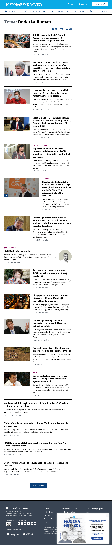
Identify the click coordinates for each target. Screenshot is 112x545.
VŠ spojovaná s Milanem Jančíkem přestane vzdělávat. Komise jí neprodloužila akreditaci (50, 298)
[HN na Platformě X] (19, 523)
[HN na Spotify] (32, 523)
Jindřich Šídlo (10, 248)
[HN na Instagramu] (25, 523)
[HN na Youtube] (35, 523)
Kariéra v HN (48, 519)
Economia (47, 515)
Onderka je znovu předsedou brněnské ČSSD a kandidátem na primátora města (49, 323)
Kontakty (47, 509)
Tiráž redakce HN (49, 512)
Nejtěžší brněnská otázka (17, 251)
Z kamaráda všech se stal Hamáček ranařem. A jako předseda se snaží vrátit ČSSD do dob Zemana (50, 93)
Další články (38, 485)
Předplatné (100, 4)
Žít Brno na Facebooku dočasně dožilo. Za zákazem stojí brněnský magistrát (50, 273)
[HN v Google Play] (13, 534)
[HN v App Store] (28, 534)
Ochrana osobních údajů (69, 509)
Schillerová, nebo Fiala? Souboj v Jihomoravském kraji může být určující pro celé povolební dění (49, 38)
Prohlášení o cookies (68, 512)
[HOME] (6, 11)
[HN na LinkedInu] (28, 523)
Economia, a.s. (20, 511)
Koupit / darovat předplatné (94, 509)
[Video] (6, 195)
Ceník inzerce (48, 522)
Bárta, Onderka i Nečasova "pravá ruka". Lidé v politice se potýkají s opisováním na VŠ (50, 378)
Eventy (87, 512)
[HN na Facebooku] (22, 523)
